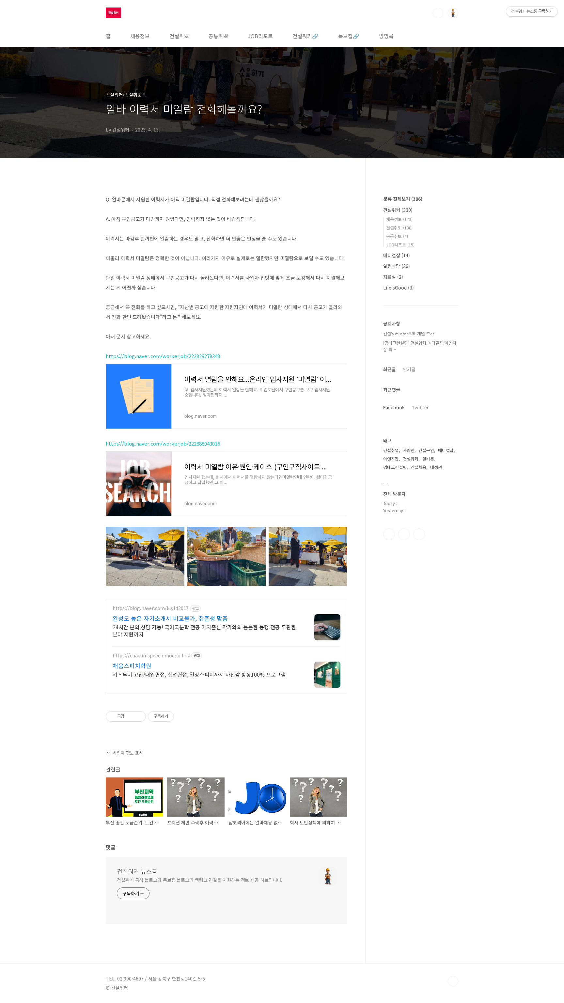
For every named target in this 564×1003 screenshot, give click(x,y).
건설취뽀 (179, 36)
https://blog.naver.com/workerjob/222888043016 (163, 443)
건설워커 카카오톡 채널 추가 (408, 333)
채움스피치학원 (132, 665)
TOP (453, 981)
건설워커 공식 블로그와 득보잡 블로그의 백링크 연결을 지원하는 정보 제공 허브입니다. (199, 880)
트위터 (419, 534)
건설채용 (418, 467)
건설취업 (391, 450)
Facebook (394, 407)
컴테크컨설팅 (395, 467)
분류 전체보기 (402, 199)
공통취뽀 (218, 36)
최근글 (389, 369)
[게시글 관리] (138, 716)
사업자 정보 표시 (128, 753)
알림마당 (396, 266)
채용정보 (140, 36)
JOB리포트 (260, 36)
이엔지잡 (391, 459)
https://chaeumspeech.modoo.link (151, 655)
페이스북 (389, 534)
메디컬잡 (396, 255)
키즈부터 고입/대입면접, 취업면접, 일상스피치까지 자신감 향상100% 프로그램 (199, 674)
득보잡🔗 (348, 36)
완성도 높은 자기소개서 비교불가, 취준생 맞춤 (170, 618)
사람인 (409, 450)
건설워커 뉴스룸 (137, 871)
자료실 (393, 277)
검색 (438, 13)
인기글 (409, 369)
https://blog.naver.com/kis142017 (151, 608)
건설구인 (426, 450)
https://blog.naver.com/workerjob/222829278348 (163, 356)
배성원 (436, 467)
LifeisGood (398, 287)
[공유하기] (130, 716)
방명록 (386, 36)
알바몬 (428, 459)
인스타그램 (404, 534)
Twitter (420, 407)
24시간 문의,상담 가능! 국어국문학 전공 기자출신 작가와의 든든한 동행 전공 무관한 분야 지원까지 (204, 630)
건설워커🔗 (305, 36)
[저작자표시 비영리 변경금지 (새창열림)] (183, 716)
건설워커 (398, 210)
